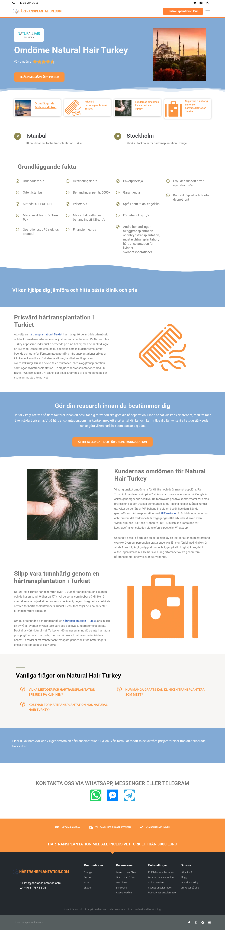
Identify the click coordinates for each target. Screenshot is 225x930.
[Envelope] (209, 922)
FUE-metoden (169, 513)
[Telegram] (129, 795)
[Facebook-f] (189, 922)
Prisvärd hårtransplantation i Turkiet (96, 105)
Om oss (186, 865)
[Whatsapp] (95, 795)
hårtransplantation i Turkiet (45, 334)
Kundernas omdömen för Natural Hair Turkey (147, 105)
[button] (64, 691)
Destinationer (93, 865)
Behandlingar (157, 865)
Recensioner (125, 865)
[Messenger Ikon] (112, 795)
